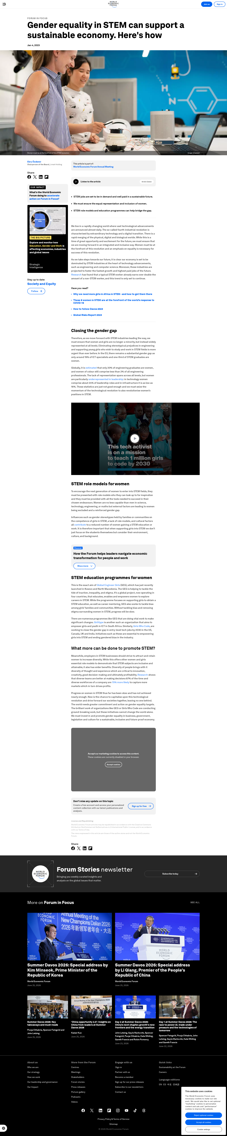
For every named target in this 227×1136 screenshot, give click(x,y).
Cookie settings (203, 1129)
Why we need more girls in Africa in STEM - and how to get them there (112, 294)
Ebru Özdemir (34, 161)
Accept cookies (113, 764)
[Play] (76, 181)
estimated (91, 367)
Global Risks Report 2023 (87, 315)
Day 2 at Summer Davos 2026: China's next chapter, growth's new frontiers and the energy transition (135, 1025)
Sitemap (113, 1124)
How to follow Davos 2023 (88, 309)
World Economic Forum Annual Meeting (93, 166)
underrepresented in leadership (105, 379)
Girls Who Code (141, 626)
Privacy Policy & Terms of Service (113, 1119)
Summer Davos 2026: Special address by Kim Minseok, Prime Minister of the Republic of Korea (67, 970)
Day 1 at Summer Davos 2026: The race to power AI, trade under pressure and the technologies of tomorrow (178, 1026)
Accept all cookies (203, 1122)
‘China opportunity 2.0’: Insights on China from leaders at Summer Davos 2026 (91, 1025)
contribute (80, 524)
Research (76, 274)
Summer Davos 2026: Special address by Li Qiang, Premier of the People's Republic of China (152, 970)
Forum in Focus (37, 18)
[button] (135, 438)
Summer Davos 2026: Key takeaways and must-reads (42, 1023)
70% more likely (120, 682)
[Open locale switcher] (3, 1128)
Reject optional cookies (203, 1115)
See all (195, 902)
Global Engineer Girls (108, 585)
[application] (135, 439)
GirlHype (99, 622)
